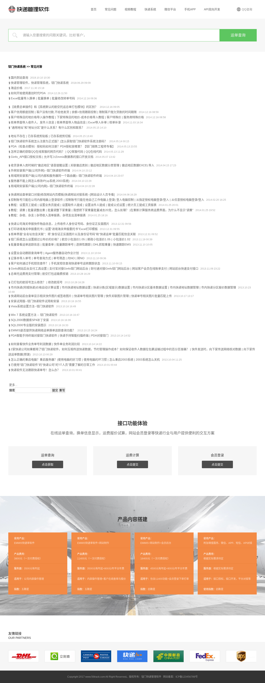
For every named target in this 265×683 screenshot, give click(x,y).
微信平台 (170, 9)
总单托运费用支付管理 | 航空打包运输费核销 (39, 273)
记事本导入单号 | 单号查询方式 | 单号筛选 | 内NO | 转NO (47, 258)
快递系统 (150, 9)
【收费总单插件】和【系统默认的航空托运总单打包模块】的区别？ (54, 106)
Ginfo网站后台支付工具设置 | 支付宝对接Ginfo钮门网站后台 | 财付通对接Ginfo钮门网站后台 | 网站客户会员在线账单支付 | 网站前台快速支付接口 (104, 268)
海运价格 (16, 88)
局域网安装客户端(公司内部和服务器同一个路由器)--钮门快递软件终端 (56, 175)
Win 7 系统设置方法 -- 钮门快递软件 (34, 314)
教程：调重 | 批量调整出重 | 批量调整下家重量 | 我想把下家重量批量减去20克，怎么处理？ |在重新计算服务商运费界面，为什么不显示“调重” (102, 210)
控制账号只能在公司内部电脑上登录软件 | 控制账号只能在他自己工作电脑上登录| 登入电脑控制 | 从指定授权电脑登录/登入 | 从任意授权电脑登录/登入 (107, 199)
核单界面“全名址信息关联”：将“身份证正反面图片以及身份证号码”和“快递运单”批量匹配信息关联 (73, 234)
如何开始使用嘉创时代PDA (28, 93)
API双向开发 (212, 9)
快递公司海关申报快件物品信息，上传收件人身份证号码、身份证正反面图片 (60, 223)
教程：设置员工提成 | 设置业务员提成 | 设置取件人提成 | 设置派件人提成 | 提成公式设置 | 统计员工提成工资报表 (84, 205)
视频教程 (130, 9)
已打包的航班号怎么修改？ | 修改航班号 (37, 282)
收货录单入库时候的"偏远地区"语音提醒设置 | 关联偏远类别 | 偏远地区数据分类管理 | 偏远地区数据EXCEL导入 (82, 165)
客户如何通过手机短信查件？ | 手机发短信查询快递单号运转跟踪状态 (55, 263)
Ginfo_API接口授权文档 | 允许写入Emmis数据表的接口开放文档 (52, 156)
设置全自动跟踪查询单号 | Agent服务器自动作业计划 (45, 253)
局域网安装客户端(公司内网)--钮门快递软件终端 (42, 186)
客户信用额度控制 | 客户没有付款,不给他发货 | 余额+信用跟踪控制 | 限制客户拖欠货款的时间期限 (74, 112)
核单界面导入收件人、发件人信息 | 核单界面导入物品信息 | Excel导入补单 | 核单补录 (66, 122)
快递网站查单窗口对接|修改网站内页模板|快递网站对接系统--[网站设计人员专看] (63, 194)
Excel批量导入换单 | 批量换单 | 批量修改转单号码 (43, 98)
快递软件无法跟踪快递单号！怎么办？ (35, 370)
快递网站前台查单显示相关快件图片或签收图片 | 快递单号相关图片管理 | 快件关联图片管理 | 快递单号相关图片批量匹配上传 (91, 296)
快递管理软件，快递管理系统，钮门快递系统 (40, 82)
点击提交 (132, 464)
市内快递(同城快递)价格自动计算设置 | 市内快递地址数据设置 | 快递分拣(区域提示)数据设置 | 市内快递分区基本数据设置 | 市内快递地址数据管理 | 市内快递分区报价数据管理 (123, 287)
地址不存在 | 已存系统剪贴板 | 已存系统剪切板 (41, 136)
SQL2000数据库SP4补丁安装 (30, 320)
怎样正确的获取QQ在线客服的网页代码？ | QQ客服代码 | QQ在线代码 (56, 151)
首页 (93, 9)
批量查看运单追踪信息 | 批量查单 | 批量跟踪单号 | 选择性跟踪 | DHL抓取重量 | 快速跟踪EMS (71, 244)
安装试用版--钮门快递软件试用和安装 (35, 301)
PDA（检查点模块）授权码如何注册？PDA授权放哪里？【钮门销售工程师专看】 (63, 146)
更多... (13, 384)
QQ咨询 (247, 9)
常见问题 (110, 9)
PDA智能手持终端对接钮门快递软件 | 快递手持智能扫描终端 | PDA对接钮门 (59, 335)
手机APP (190, 9)
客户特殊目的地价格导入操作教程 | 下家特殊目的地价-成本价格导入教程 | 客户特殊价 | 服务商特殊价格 (77, 117)
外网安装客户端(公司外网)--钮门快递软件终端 (40, 170)
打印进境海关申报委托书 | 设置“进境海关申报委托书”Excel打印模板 (54, 229)
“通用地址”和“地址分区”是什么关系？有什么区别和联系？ (47, 127)
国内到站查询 (19, 77)
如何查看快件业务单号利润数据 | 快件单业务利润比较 (45, 344)
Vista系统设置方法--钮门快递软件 (32, 306)
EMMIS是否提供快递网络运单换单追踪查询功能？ (43, 330)
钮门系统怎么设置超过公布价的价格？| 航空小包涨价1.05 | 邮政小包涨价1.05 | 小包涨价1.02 (70, 239)
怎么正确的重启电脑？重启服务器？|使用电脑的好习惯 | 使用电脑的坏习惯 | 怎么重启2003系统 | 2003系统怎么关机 (85, 359)
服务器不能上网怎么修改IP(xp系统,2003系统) (40, 180)
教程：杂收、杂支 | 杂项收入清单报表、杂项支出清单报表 (48, 215)
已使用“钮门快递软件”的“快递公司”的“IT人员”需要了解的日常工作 (53, 364)
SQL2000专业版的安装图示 (28, 325)
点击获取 (47, 464)
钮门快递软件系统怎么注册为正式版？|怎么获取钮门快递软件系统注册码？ (59, 141)
